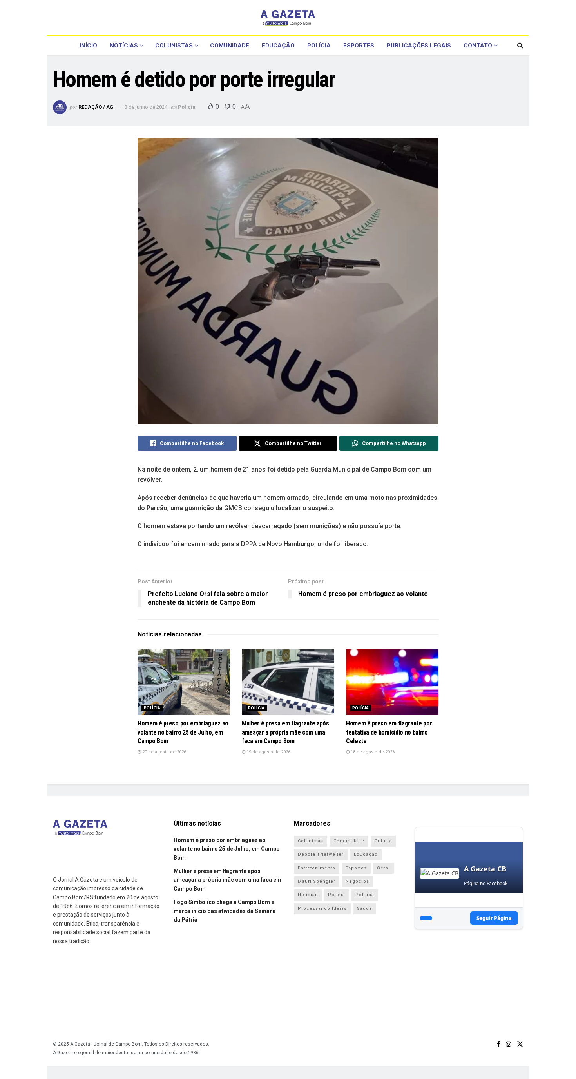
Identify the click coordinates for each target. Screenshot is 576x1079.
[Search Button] (520, 45)
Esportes (358, 45)
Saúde (364, 908)
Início (88, 45)
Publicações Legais (419, 45)
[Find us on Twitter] (520, 1044)
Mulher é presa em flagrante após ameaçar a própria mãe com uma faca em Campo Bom (285, 732)
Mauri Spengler (316, 881)
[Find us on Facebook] (498, 1044)
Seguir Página (494, 918)
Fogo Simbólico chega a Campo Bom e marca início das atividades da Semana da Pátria (225, 911)
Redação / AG (96, 107)
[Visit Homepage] (288, 17)
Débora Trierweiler (321, 854)
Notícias (124, 45)
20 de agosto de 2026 (163, 752)
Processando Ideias (322, 908)
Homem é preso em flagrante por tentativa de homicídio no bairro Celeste (389, 732)
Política (364, 894)
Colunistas (174, 45)
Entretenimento (316, 868)
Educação (278, 45)
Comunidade (229, 45)
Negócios (357, 881)
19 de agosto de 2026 (267, 752)
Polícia (319, 45)
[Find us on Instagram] (508, 1044)
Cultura (383, 841)
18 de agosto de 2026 (372, 752)
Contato (478, 45)
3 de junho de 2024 (146, 107)
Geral (383, 868)
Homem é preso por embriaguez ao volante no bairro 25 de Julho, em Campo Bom (183, 732)
